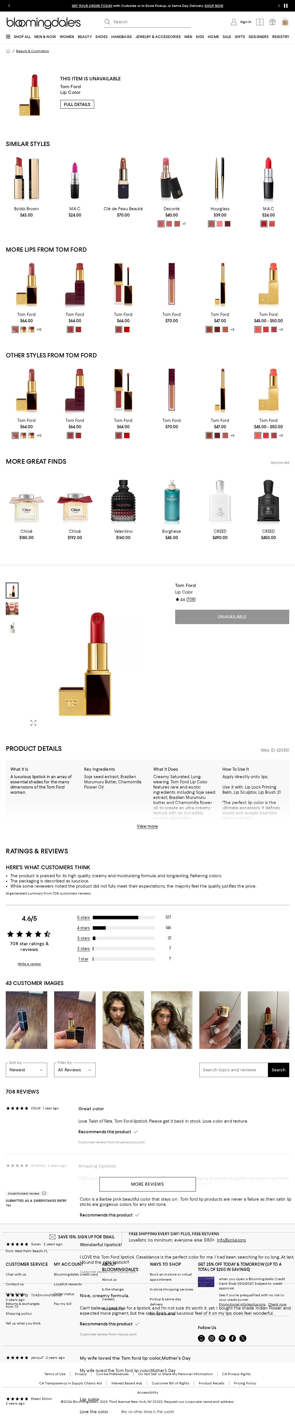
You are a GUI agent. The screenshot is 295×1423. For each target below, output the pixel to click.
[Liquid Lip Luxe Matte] (123, 284)
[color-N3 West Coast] (23, 329)
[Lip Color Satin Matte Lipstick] (75, 284)
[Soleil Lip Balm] (268, 284)
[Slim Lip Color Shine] (220, 284)
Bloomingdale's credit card (76, 1274)
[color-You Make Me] (227, 224)
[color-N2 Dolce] (31, 329)
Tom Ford (70, 86)
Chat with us (16, 1274)
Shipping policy (19, 1314)
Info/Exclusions (231, 1240)
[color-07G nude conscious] (177, 224)
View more (147, 826)
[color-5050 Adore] (78, 329)
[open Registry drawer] (272, 22)
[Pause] (285, 5)
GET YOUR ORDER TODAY (92, 6)
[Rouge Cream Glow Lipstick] (171, 178)
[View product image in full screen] (33, 722)
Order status (64, 1294)
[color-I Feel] (211, 224)
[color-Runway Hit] (272, 224)
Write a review (29, 964)
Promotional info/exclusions (242, 1304)
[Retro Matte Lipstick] (75, 178)
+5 (232, 330)
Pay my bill (62, 1304)
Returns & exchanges (23, 1304)
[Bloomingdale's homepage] (8, 51)
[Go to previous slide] (9, 5)
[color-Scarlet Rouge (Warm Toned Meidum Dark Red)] (127, 329)
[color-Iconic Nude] (225, 329)
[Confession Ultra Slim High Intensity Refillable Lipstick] (220, 178)
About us (109, 1280)
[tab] (12, 590)
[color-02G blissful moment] (161, 224)
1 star (83, 959)
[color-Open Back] (209, 329)
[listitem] (147, 6)
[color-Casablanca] (15, 329)
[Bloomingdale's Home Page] (44, 23)
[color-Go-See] (217, 329)
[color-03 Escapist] (266, 329)
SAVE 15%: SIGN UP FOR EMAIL (86, 1237)
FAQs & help (15, 1294)
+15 (39, 330)
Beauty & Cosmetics (32, 51)
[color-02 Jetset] (258, 329)
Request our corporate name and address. (199, 1402)
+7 (184, 224)
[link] (26, 212)
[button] (75, 657)
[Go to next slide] (278, 5)
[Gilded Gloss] (171, 284)
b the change (113, 1289)
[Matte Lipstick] (268, 178)
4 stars (83, 928)
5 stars (83, 917)
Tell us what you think (23, 1323)
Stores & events (162, 1314)
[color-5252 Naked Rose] (70, 329)
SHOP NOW (214, 6)
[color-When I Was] (219, 224)
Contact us (15, 1284)
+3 (281, 330)
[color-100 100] (119, 329)
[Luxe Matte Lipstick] (26, 178)
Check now (277, 1304)
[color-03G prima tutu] (169, 224)
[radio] (161, 224)
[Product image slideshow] (84, 657)
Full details (77, 104)
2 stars (83, 948)
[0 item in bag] (285, 22)
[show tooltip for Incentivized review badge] (42, 1193)
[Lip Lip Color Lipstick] (26, 284)
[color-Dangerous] (264, 224)
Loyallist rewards (68, 1284)
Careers (108, 1299)
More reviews (147, 1184)
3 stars (83, 938)
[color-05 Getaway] (274, 329)
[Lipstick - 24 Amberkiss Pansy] (123, 178)
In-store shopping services (171, 1289)
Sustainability (113, 1309)
